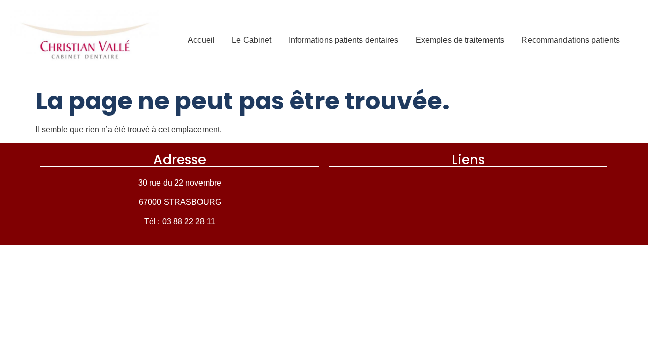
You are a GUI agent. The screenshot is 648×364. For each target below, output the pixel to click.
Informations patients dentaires (343, 40)
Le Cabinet (251, 40)
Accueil (201, 40)
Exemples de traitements (460, 40)
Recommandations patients (570, 40)
